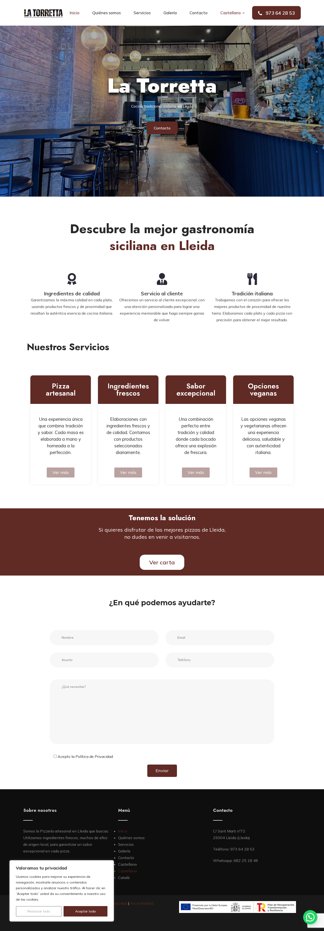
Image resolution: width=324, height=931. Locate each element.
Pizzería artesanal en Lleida (64, 831)
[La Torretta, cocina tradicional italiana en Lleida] (43, 13)
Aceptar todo (85, 911)
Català (124, 877)
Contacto (199, 12)
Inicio (74, 12)
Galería (170, 12)
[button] (310, 917)
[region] (61, 891)
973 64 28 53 (279, 13)
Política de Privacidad (94, 756)
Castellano (230, 12)
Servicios (142, 12)
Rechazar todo (39, 911)
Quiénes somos (106, 12)
